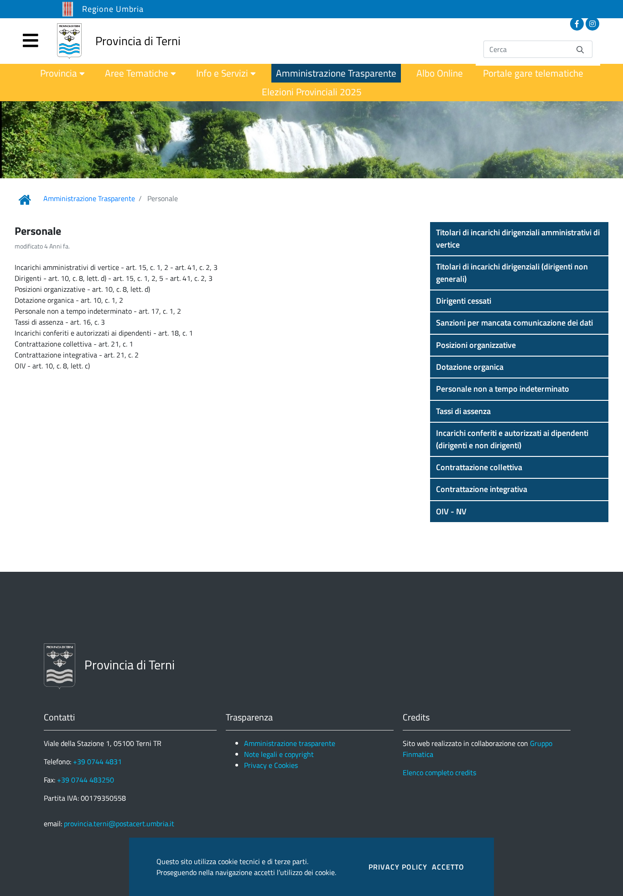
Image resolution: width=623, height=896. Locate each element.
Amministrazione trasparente (289, 743)
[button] (519, 238)
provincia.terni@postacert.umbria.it (119, 823)
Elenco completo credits (439, 772)
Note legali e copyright (279, 754)
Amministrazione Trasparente (89, 198)
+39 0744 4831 (97, 761)
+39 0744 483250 (85, 779)
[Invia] (580, 49)
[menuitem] (62, 73)
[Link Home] (24, 199)
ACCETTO (448, 866)
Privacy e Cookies (271, 765)
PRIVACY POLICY (398, 866)
